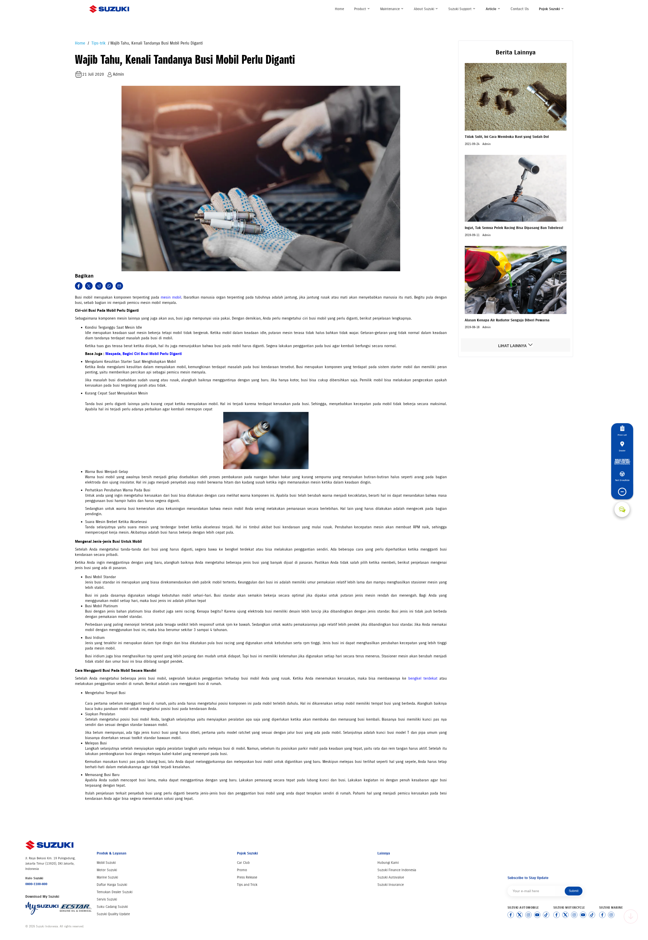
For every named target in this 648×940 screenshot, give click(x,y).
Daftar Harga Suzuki (112, 885)
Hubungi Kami (388, 863)
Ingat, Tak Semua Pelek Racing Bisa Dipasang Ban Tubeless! (514, 228)
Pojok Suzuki (550, 9)
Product (360, 9)
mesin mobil (171, 297)
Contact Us (520, 9)
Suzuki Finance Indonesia (396, 870)
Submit (573, 891)
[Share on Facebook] (79, 286)
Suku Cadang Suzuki (112, 907)
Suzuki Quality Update (113, 914)
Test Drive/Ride (622, 480)
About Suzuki (424, 9)
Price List (622, 434)
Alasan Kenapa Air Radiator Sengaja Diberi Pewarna (507, 320)
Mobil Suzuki (106, 863)
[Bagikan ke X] (89, 286)
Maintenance (390, 9)
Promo (242, 870)
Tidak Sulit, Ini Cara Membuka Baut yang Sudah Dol (507, 137)
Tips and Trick (247, 885)
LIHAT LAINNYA (513, 346)
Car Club (243, 863)
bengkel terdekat (422, 678)
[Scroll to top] (631, 916)
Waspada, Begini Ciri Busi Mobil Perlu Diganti (143, 353)
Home (339, 9)
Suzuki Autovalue (390, 877)
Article (491, 9)
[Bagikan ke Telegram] (99, 286)
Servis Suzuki (107, 899)
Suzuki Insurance (390, 885)
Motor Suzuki (107, 870)
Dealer (622, 450)
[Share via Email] (119, 286)
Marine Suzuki (107, 877)
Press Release (247, 877)
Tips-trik (98, 43)
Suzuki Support (460, 9)
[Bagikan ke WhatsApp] (109, 286)
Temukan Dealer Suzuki (114, 892)
